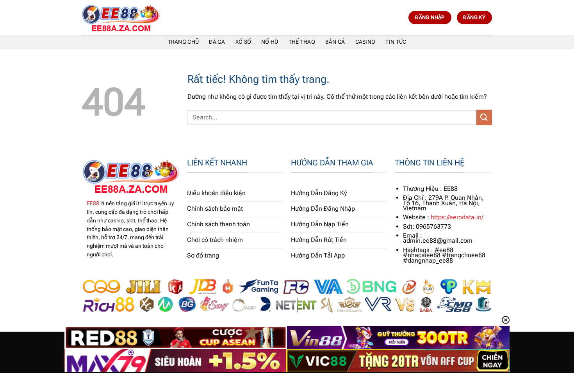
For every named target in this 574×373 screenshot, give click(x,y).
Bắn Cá (335, 42)
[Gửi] (484, 117)
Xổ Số (243, 42)
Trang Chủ (183, 42)
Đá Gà (217, 42)
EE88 (93, 203)
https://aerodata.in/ (457, 217)
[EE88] (121, 17)
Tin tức (395, 42)
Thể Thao (302, 42)
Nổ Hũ (269, 42)
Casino (365, 42)
